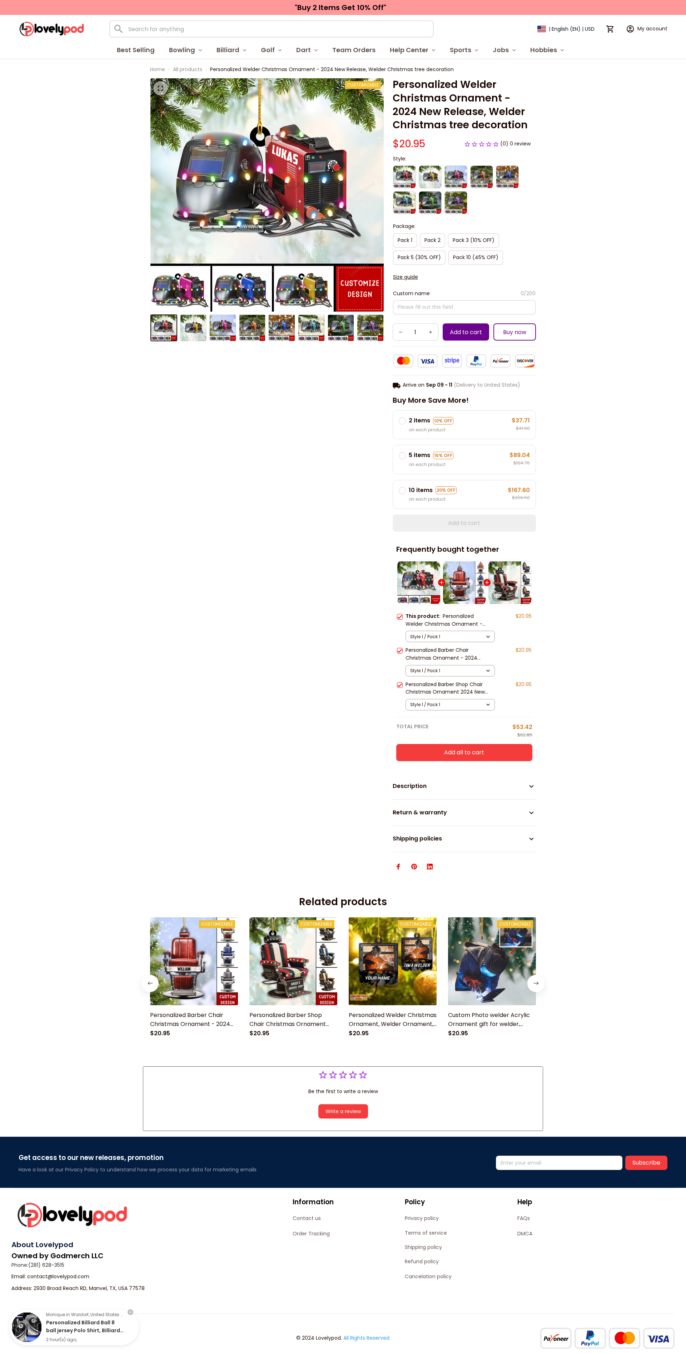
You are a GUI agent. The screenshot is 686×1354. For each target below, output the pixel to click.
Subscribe (646, 1163)
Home (157, 69)
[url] (58, 1277)
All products (187, 69)
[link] (27, 1327)
